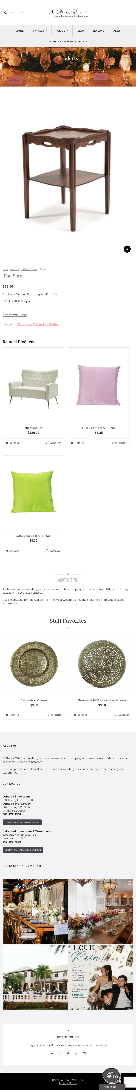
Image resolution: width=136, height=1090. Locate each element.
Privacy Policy (68, 1083)
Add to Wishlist (15, 315)
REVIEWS (98, 30)
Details (14, 442)
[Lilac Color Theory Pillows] (94, 384)
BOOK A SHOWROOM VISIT (68, 41)
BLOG (81, 30)
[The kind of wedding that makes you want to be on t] (35, 977)
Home (5, 269)
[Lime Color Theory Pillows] (28, 492)
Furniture (14, 269)
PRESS (117, 30)
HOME (20, 30)
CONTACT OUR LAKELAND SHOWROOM (23, 850)
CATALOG (38, 30)
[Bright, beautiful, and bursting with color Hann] (100, 911)
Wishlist (55, 442)
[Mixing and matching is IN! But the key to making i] (35, 911)
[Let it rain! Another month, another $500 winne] (100, 977)
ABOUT (60, 30)
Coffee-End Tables (29, 269)
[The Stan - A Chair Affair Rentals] (68, 251)
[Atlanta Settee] (28, 384)
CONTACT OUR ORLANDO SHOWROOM (22, 822)
